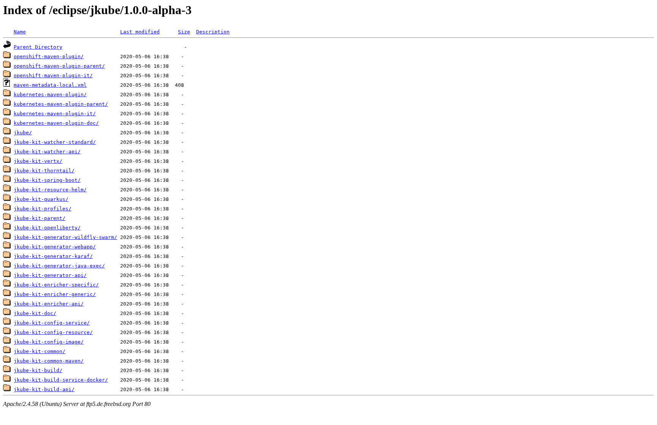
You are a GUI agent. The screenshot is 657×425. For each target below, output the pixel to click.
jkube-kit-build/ (38, 370)
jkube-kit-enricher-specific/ (56, 285)
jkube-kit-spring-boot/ (47, 180)
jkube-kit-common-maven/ (49, 361)
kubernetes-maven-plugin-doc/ (56, 123)
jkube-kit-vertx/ (38, 161)
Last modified (140, 32)
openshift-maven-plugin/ (49, 56)
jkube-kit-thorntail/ (44, 171)
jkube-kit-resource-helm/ (50, 190)
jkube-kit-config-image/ (49, 342)
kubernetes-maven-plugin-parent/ (61, 104)
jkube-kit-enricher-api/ (49, 304)
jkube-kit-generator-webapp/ (55, 247)
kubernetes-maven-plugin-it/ (55, 113)
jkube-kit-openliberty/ (47, 228)
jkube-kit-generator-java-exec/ (59, 266)
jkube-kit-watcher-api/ (47, 151)
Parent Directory (38, 47)
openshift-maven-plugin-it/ (53, 75)
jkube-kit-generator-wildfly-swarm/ (65, 237)
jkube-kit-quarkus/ (41, 199)
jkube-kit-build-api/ (44, 389)
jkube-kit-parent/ (39, 218)
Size (184, 32)
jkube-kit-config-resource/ (53, 332)
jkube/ (23, 132)
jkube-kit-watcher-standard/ (55, 142)
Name (20, 32)
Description (213, 32)
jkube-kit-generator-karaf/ (53, 256)
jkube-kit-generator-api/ (50, 275)
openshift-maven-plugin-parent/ (59, 66)
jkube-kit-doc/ (35, 313)
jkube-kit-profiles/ (42, 209)
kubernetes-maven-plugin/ (50, 94)
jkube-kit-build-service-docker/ (61, 380)
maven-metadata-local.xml (50, 85)
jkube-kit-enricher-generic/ (55, 294)
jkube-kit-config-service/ (52, 323)
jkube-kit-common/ (39, 351)
